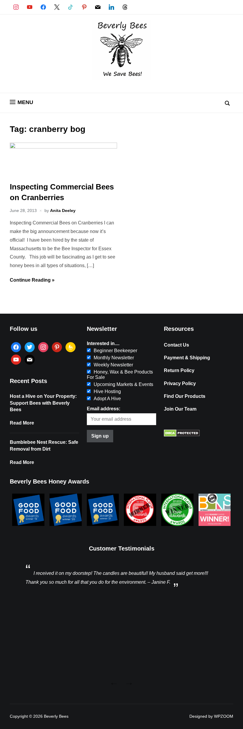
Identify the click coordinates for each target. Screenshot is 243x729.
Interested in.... (103, 343)
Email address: (103, 408)
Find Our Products (184, 396)
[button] (21, 102)
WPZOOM (223, 716)
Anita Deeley (63, 210)
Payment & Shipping (187, 357)
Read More (22, 422)
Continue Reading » (32, 280)
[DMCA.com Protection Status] (182, 435)
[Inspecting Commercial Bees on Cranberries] (63, 146)
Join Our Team (180, 408)
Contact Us (176, 344)
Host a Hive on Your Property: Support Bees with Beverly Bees (43, 403)
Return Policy (179, 370)
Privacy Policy (180, 383)
